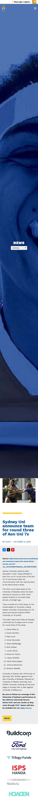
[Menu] (35, 8)
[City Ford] (19, 743)
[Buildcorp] (19, 733)
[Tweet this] (8, 549)
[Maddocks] (19, 781)
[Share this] (4, 549)
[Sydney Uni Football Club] (3, 8)
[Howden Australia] (19, 791)
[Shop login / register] (12, 2)
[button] (34, 2)
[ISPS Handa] (19, 767)
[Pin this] (12, 549)
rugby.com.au (25, 708)
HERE (10, 702)
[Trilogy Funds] (19, 755)
